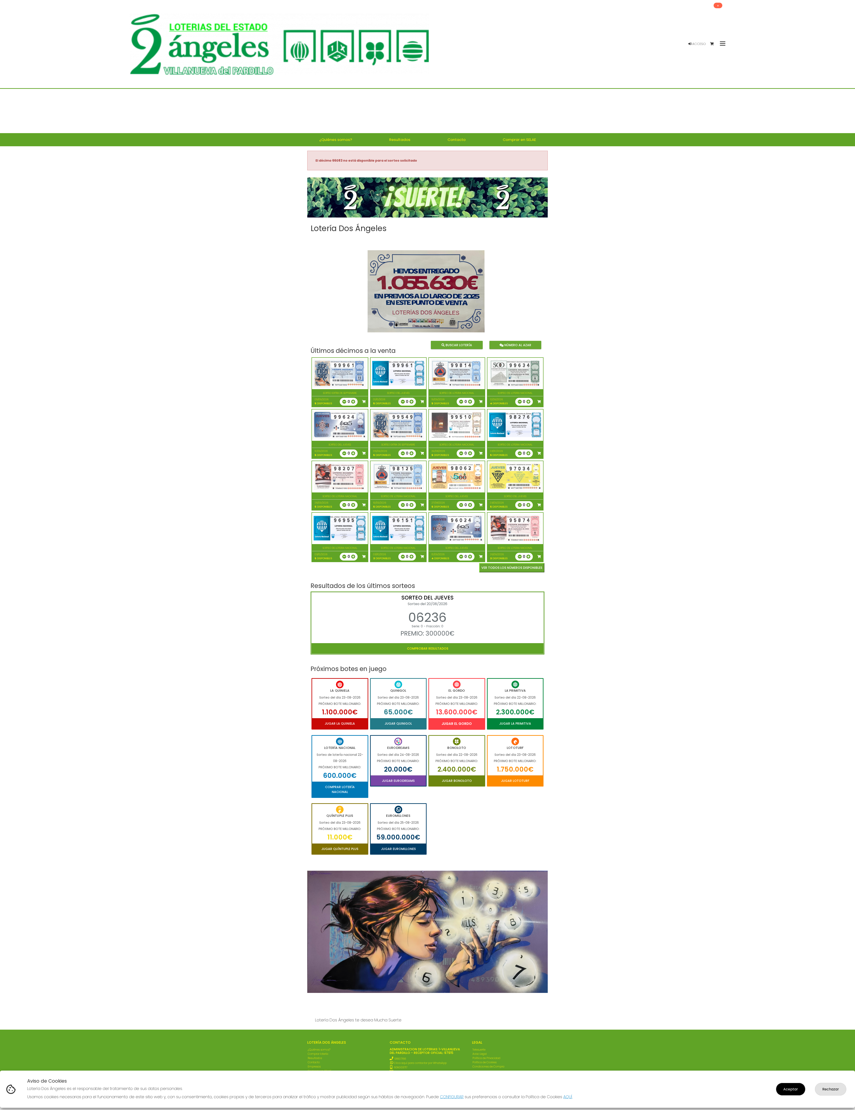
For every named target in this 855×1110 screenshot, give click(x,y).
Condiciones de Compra (488, 1066)
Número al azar (517, 345)
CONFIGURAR (452, 1097)
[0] (714, 44)
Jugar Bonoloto (457, 781)
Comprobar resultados (427, 648)
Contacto (314, 1062)
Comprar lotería (318, 1054)
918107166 (400, 1059)
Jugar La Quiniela (340, 723)
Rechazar (830, 1089)
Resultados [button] (399, 139)
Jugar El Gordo (457, 723)
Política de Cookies (484, 1062)
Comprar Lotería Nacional (340, 789)
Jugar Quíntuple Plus (339, 849)
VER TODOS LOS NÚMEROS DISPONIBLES (511, 567)
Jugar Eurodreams (398, 781)
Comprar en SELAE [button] (519, 139)
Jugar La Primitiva (515, 723)
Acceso (698, 44)
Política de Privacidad (486, 1058)
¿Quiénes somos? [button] (335, 139)
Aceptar (790, 1089)
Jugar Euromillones (398, 849)
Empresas (314, 1066)
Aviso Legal (479, 1054)
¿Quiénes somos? (319, 1049)
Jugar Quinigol (398, 723)
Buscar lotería (458, 345)
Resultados (315, 1058)
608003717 (400, 1067)
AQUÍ (567, 1097)
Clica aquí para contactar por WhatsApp (420, 1063)
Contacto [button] (457, 139)
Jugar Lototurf (515, 781)
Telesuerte (478, 1049)
